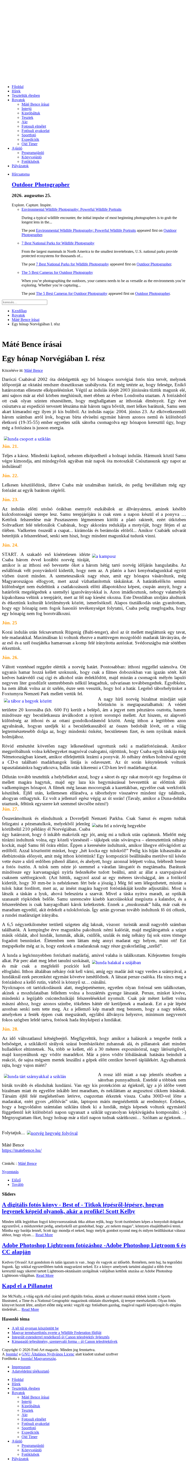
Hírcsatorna (21, 174)
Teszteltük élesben (26, 95)
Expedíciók (30, 139)
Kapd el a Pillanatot (27, 1286)
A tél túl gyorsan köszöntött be (35, 1328)
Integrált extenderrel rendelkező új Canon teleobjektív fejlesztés (60, 1337)
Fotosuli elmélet (34, 126)
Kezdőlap (19, 311)
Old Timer (29, 144)
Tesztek (27, 117)
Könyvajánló (32, 157)
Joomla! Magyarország (38, 1358)
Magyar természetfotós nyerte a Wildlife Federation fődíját (56, 1333)
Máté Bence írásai (35, 104)
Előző (16, 1180)
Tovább (18, 1184)
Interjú (27, 109)
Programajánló (33, 153)
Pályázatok (20, 166)
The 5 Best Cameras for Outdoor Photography (57, 272)
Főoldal (18, 87)
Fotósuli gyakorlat (35, 131)
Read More (44, 1235)
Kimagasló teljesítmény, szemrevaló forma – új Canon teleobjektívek (65, 1341)
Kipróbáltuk (31, 113)
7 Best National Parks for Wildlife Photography (58, 243)
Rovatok (18, 100)
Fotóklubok (30, 161)
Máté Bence (33, 370)
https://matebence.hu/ (22, 1150)
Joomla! (12, 1354)
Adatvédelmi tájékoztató (30, 1371)
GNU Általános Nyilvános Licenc (48, 1354)
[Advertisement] (94, 46)
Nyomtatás (10, 1172)
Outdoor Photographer (41, 184)
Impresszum (21, 1367)
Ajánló (17, 148)
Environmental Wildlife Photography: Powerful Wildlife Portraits (71, 209)
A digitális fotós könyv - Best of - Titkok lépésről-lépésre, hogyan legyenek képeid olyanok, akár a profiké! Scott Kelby (83, 1207)
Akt (24, 122)
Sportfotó (29, 135)
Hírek (16, 91)
